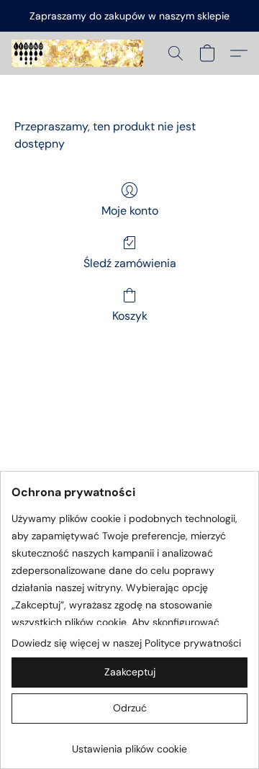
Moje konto (129, 210)
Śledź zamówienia (129, 263)
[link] (129, 743)
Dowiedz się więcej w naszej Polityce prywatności (126, 643)
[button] (81, 53)
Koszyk (129, 315)
